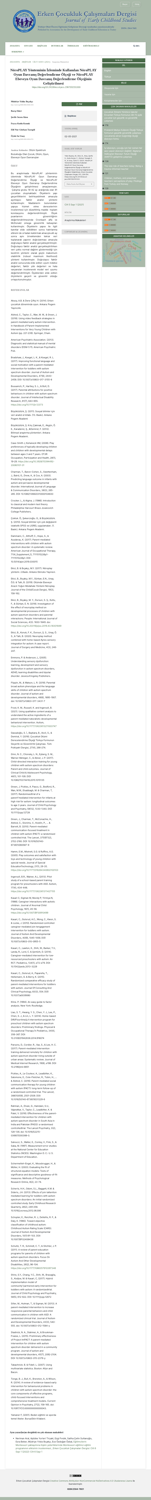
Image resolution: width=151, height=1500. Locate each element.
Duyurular (57, 46)
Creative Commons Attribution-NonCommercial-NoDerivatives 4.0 (82, 1480)
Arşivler (42, 46)
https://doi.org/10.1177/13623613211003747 (34, 726)
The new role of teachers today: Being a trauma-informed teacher (123, 167)
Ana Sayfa (15, 62)
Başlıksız (72, 116)
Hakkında (17, 52)
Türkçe (107, 76)
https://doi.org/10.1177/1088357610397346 (33, 1268)
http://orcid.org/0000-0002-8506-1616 (22, 105)
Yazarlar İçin (109, 94)
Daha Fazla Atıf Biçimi (76, 184)
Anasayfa (15, 46)
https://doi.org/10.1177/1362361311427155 (33, 891)
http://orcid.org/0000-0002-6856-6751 (22, 139)
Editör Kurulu (91, 46)
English (107, 70)
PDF (80, 104)
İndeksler (73, 46)
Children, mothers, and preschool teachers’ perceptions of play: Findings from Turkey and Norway (123, 181)
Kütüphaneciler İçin (113, 100)
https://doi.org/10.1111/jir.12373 (27, 404)
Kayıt (125, 4)
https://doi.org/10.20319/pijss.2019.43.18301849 (36, 625)
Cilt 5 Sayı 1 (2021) (41, 62)
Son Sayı (28, 46)
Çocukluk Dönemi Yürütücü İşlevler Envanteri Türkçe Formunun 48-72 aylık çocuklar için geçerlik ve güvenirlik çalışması (123, 116)
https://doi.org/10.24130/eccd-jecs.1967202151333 (56, 87)
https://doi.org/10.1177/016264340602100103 (34, 870)
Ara (137, 46)
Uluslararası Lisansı (123, 1480)
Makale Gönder (123, 60)
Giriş (137, 4)
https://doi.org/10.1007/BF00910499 (29, 912)
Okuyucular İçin (111, 88)
